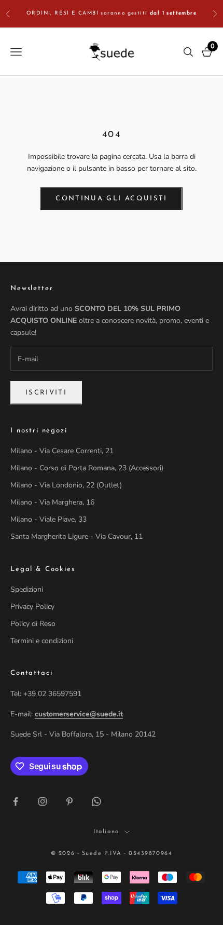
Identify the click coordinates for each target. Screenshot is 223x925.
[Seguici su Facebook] (15, 801)
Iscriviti (46, 392)
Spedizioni (26, 589)
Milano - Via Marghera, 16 (52, 502)
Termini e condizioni (41, 641)
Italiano (106, 832)
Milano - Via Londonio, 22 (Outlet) (66, 485)
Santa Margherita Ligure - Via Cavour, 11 (76, 536)
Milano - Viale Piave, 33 (48, 519)
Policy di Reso (32, 624)
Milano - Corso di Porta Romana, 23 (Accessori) (86, 468)
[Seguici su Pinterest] (69, 801)
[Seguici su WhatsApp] (96, 801)
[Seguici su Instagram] (42, 801)
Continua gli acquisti (111, 198)
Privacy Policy (32, 606)
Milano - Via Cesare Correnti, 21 (62, 451)
